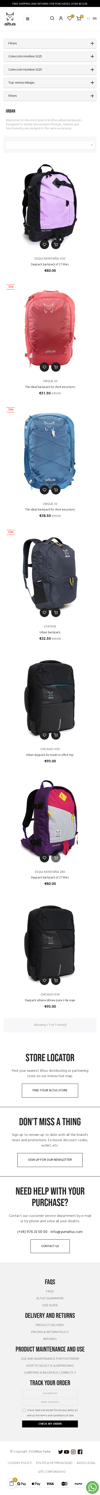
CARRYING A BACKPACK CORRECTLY (50, 1372)
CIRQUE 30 (50, 504)
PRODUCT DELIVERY (50, 1325)
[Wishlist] (69, 19)
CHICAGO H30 (50, 749)
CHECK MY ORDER (50, 1424)
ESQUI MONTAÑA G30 (50, 258)
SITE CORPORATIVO (52, 1472)
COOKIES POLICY (20, 1463)
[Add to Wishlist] (44, 244)
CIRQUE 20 (50, 381)
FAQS (50, 1291)
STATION (50, 626)
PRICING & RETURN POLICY (50, 1332)
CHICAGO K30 (50, 994)
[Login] (58, 18)
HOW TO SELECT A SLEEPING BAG (50, 1365)
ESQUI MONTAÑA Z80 (50, 872)
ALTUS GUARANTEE (50, 1298)
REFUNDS (50, 1339)
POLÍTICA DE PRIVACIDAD (54, 1463)
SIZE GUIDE (50, 1305)
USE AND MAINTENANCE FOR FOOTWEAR (50, 1359)
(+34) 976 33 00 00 (32, 1232)
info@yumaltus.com (67, 1232)
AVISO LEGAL (86, 1463)
